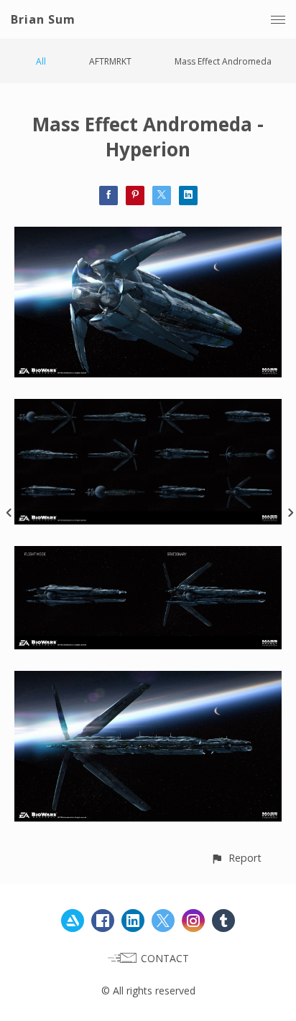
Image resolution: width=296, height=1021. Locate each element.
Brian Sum (43, 19)
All (41, 61)
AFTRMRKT (110, 61)
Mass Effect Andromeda (223, 61)
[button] (236, 857)
